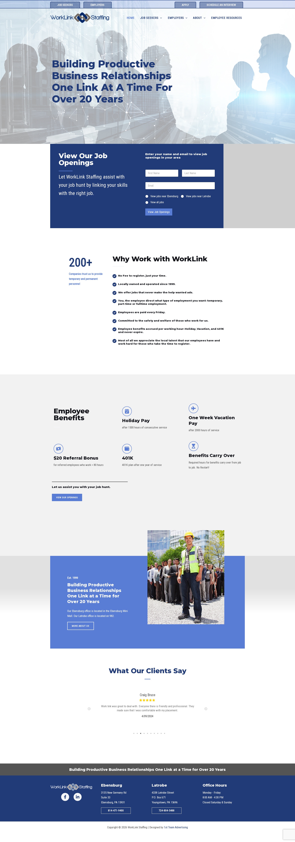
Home (131, 17)
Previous (89, 709)
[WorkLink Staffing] (80, 17)
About (197, 17)
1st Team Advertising (176, 827)
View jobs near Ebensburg (164, 196)
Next (206, 709)
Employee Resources (226, 17)
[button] (65, 5)
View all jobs (157, 202)
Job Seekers (149, 17)
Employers (176, 17)
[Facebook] (65, 797)
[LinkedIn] (78, 797)
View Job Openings (159, 212)
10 (164, 733)
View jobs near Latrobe (198, 196)
